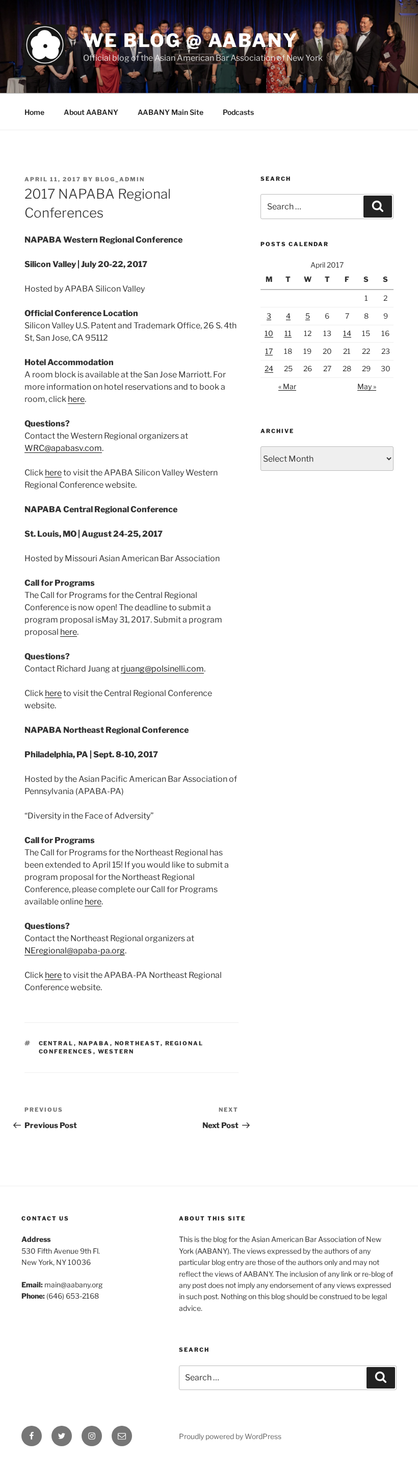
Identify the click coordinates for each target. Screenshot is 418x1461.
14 (347, 333)
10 (269, 333)
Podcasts (238, 112)
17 (269, 351)
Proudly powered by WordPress (230, 1436)
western (116, 1051)
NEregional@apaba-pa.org (74, 950)
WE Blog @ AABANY (190, 40)
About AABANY (91, 112)
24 (269, 368)
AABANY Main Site (170, 112)
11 (288, 333)
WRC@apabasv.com (63, 448)
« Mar (287, 386)
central (56, 1043)
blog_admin (120, 179)
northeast (138, 1043)
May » (366, 386)
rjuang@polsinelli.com (162, 669)
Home (34, 112)
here (76, 399)
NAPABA (94, 1043)
